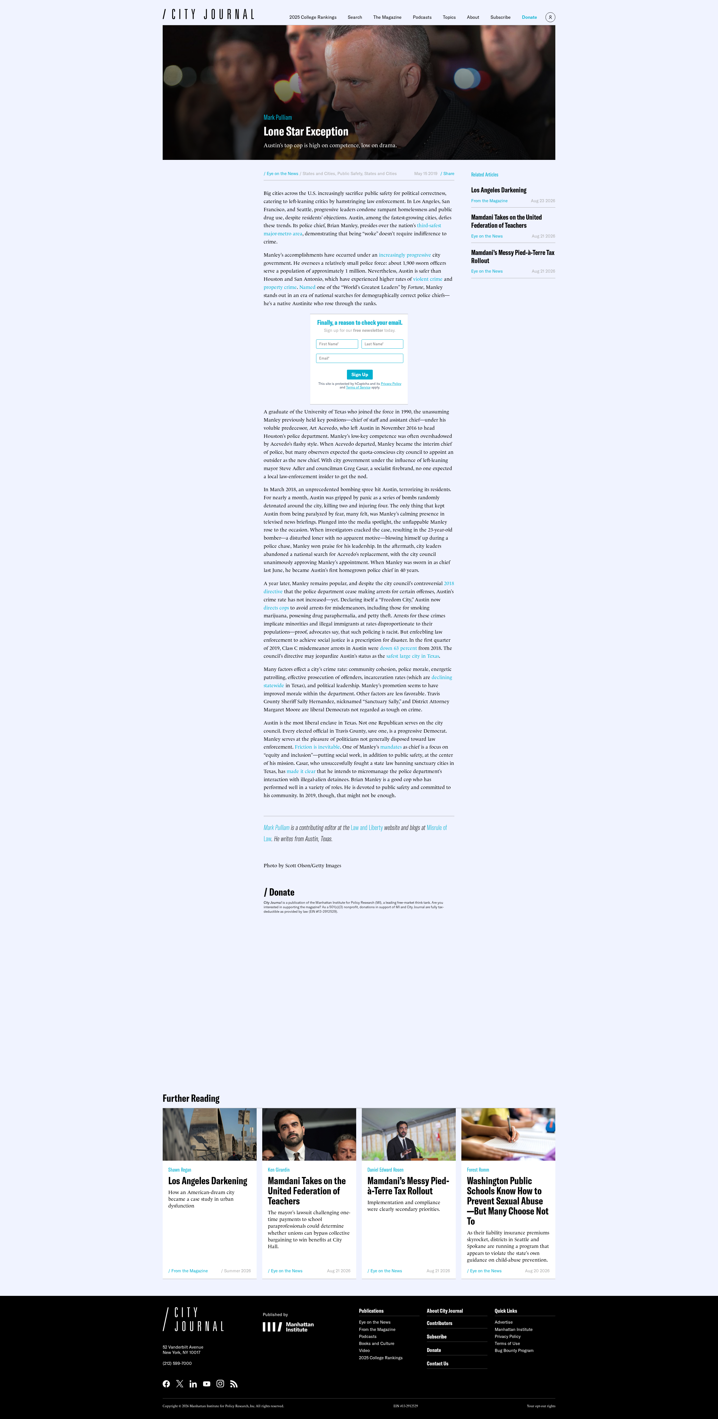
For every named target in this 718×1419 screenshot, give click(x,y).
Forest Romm (478, 1169)
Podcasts (422, 17)
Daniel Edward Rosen (385, 1169)
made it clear (301, 770)
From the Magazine (189, 1270)
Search (355, 17)
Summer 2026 (237, 1270)
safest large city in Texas (412, 655)
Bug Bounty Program (514, 1350)
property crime (280, 286)
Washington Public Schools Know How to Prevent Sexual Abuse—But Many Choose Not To (508, 1201)
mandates (391, 746)
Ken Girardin (279, 1169)
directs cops (276, 607)
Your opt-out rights (541, 1405)
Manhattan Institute (514, 1329)
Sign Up (359, 374)
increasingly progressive (405, 254)
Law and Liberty (367, 827)
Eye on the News (287, 1270)
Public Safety (349, 173)
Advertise (504, 1322)
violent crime (428, 278)
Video (364, 1350)
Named (307, 286)
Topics (449, 17)
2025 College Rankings (313, 17)
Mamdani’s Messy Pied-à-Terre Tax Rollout (512, 257)
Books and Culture (376, 1343)
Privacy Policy (391, 383)
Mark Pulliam (278, 117)
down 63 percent (398, 647)
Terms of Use (507, 1343)
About (473, 17)
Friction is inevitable (317, 746)
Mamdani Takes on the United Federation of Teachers (506, 221)
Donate (529, 17)
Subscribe (501, 17)
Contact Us (437, 1363)
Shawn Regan (179, 1169)
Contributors (439, 1322)
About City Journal (445, 1310)
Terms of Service (358, 387)
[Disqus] (359, 1001)
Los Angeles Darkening (498, 190)
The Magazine (387, 17)
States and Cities (319, 173)
